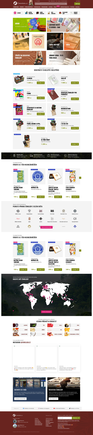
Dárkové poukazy (75, 13)
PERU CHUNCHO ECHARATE (70, 188)
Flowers (29, 78)
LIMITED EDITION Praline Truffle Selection (53, 189)
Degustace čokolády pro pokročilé (69, 94)
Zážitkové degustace (65, 6)
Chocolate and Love (31, 76)
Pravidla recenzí (49, 425)
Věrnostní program (49, 419)
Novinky (19, 13)
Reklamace (48, 421)
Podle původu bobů (38, 424)
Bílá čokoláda (53, 13)
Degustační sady (65, 13)
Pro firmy (72, 6)
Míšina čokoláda (17, 185)
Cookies (47, 424)
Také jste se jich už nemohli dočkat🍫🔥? (65, 424)
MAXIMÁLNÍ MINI (65, 108)
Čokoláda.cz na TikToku (74, 408)
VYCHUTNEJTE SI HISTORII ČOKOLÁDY (34, 109)
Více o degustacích (53, 398)
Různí (28, 106)
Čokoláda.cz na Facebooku (29, 408)
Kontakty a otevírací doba (20, 398)
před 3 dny (16, 366)
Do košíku (40, 82)
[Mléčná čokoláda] (26, 13)
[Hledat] (65, 3)
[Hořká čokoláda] (37, 13)
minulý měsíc (61, 366)
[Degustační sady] (60, 13)
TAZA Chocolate (34, 185)
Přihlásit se (75, 417)
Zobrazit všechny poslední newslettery (63, 428)
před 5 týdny (39, 366)
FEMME (29, 93)
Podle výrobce (37, 421)
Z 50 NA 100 (64, 124)
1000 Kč (63, 78)
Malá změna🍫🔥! (61, 427)
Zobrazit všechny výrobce (46, 227)
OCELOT (28, 91)
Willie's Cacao (51, 185)
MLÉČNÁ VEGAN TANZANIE (18, 188)
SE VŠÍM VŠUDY (45, 140)
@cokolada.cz (26, 342)
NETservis (61, 431)
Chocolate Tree (64, 106)
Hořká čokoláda (42, 13)
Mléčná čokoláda (31, 13)
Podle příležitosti (38, 422)
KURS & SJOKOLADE (70, 185)
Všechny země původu (46, 311)
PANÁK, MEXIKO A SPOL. (33, 124)
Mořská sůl (34, 187)
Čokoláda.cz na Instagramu (44, 408)
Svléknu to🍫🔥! (61, 425)
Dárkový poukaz (64, 76)
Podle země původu (38, 423)
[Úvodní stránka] (21, 3)
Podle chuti (37, 419)
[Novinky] (15, 13)
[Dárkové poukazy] (71, 13)
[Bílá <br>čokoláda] (49, 13)
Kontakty (77, 6)
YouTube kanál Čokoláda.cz (60, 408)
